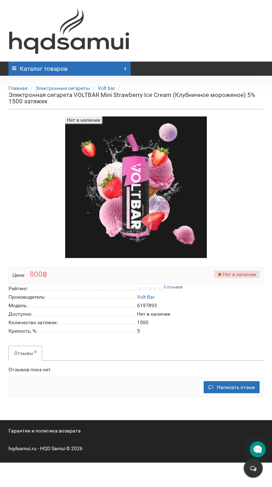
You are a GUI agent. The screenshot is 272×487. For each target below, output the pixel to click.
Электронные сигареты (62, 88)
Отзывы (25, 353)
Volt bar (106, 88)
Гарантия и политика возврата (44, 431)
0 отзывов (173, 287)
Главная (18, 88)
